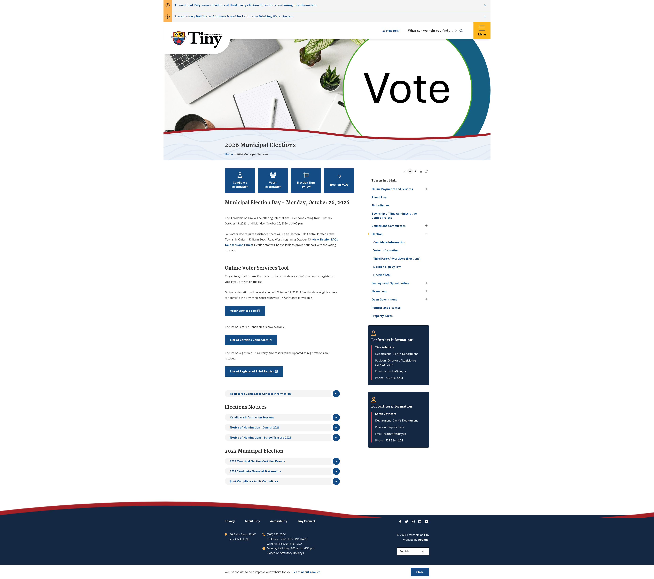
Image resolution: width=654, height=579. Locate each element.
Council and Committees (389, 226)
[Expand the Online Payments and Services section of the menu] (426, 189)
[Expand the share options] (426, 171)
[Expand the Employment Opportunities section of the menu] (426, 283)
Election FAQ (381, 275)
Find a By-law (381, 205)
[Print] (421, 171)
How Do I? (393, 31)
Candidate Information (389, 242)
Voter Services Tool (243, 311)
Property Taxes (382, 316)
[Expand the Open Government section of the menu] (426, 299)
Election (377, 234)
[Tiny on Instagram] (413, 521)
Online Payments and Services (392, 189)
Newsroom (379, 291)
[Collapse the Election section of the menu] (426, 234)
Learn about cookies (306, 572)
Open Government (384, 299)
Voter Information (386, 250)
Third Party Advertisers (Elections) (396, 258)
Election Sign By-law (387, 267)
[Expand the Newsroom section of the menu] (426, 291)
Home (229, 154)
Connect (306, 521)
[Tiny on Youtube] (427, 521)
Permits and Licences (386, 308)
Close (420, 572)
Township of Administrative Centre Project (394, 216)
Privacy (230, 521)
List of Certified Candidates (249, 340)
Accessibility (278, 521)
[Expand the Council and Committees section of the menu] (426, 226)
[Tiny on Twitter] (407, 521)
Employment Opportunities (390, 283)
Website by (416, 540)
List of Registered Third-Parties (252, 371)
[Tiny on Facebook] (400, 521)
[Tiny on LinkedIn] (420, 521)
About (379, 197)
